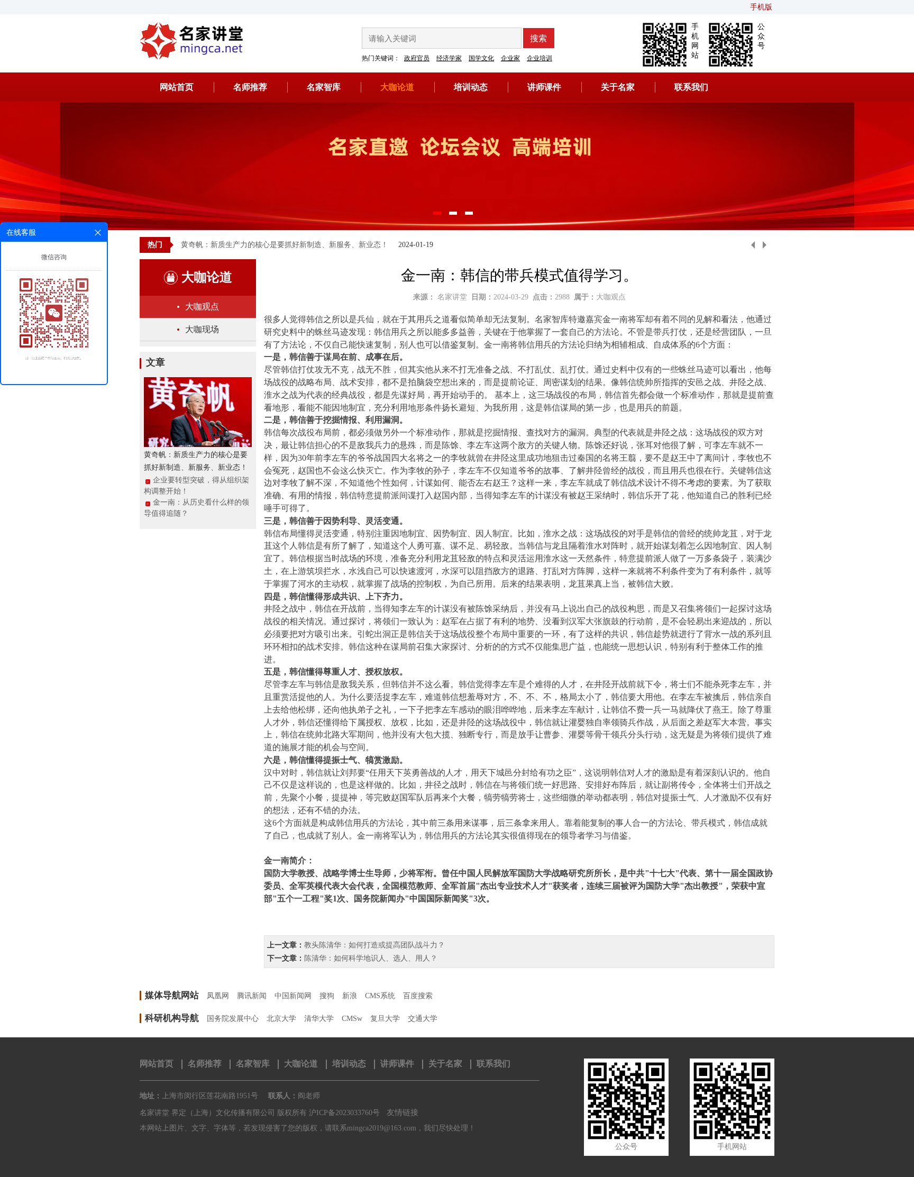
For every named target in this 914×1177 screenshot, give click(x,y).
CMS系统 (380, 996)
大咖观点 (202, 306)
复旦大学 (385, 1019)
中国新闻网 (293, 996)
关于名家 (618, 87)
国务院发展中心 (233, 1019)
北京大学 (281, 1019)
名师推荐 (250, 87)
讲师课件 (544, 87)
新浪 (349, 996)
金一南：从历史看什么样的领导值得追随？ (196, 507)
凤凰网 (218, 996)
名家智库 (324, 87)
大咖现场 (202, 329)
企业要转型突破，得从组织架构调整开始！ (196, 485)
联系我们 (691, 87)
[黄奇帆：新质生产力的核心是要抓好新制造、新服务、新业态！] (198, 411)
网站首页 (177, 87)
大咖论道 (397, 87)
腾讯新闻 (252, 996)
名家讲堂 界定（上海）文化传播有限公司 (207, 1113)
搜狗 (326, 996)
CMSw (352, 1019)
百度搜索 (418, 996)
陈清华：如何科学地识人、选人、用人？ (370, 958)
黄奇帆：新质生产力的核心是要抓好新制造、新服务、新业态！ (284, 245)
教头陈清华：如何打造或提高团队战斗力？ (374, 945)
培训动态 (471, 87)
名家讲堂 (452, 297)
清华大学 (319, 1019)
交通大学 (422, 1019)
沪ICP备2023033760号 (344, 1113)
